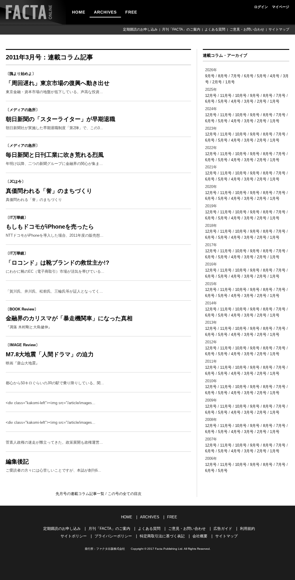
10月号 (241, 95)
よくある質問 (215, 29)
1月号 (230, 82)
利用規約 (247, 528)
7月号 (236, 76)
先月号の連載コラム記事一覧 (80, 494)
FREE (131, 12)
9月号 (210, 76)
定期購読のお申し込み (140, 29)
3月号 (249, 101)
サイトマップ (278, 29)
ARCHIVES (105, 12)
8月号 (223, 76)
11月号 (226, 95)
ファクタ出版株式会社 (110, 548)
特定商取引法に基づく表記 (162, 536)
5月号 (261, 76)
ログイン (261, 7)
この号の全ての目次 (124, 494)
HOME (78, 12)
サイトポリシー (73, 536)
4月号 (274, 76)
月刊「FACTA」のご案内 (181, 29)
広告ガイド (222, 528)
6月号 (249, 76)
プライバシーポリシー (113, 536)
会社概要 (199, 536)
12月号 (211, 95)
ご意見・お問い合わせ (247, 29)
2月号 (217, 82)
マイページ (280, 7)
